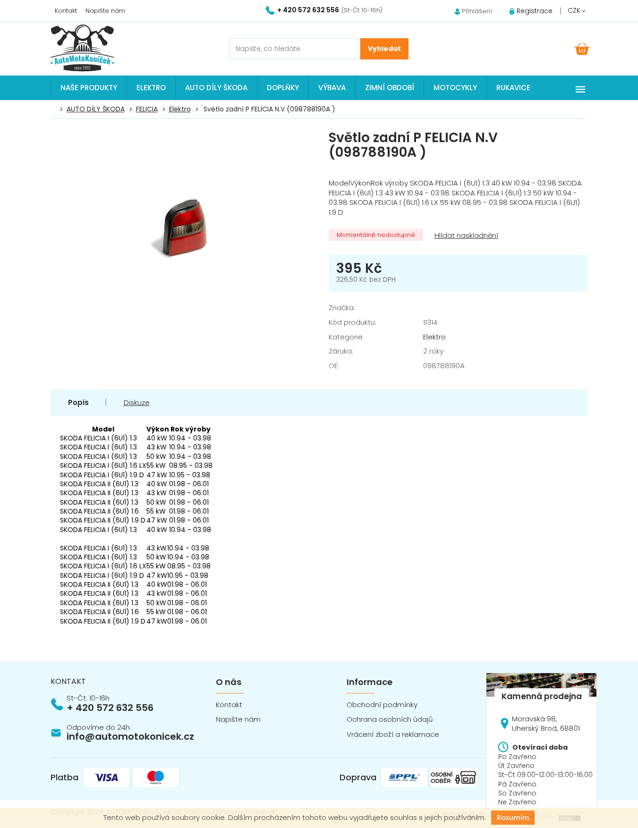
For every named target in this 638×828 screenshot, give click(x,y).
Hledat (384, 48)
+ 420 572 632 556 (110, 707)
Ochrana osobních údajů (390, 719)
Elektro (434, 337)
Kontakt (66, 10)
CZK (575, 10)
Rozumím (513, 817)
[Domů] (56, 109)
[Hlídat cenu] (465, 236)
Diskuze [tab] (137, 402)
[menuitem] (89, 88)
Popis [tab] (78, 402)
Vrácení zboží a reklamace (393, 734)
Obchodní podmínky (382, 704)
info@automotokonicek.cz (130, 736)
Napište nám (105, 10)
